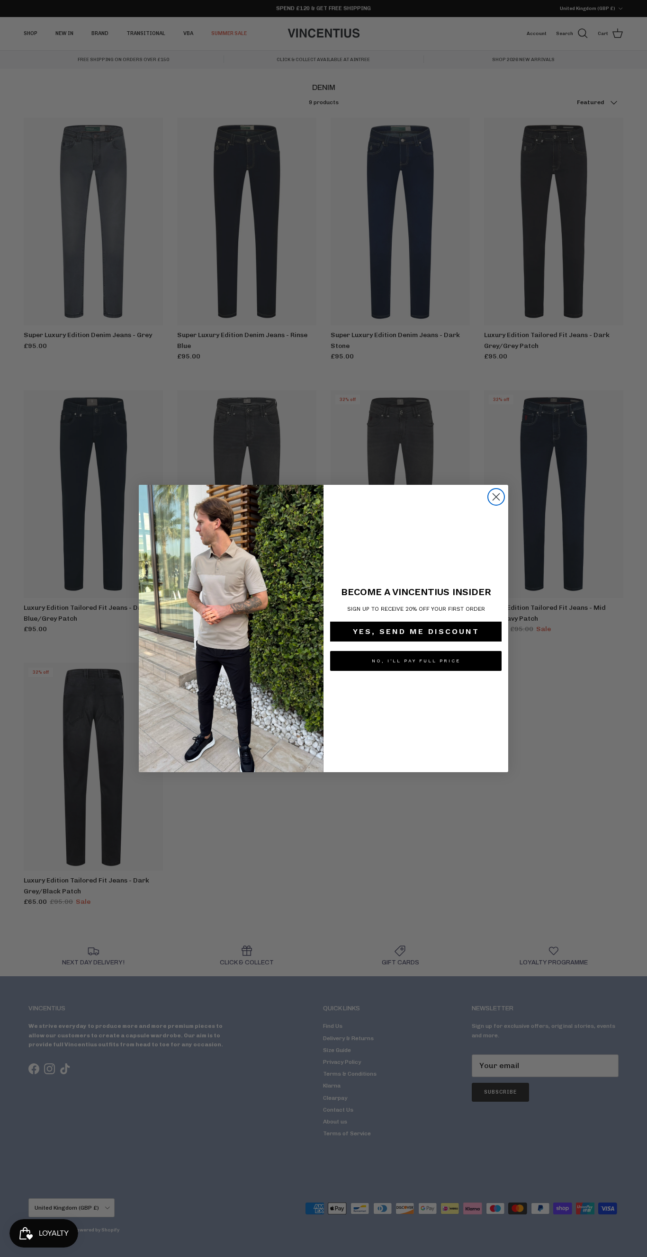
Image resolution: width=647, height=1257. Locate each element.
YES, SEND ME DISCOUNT (416, 631)
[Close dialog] (496, 497)
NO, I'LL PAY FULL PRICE (416, 660)
